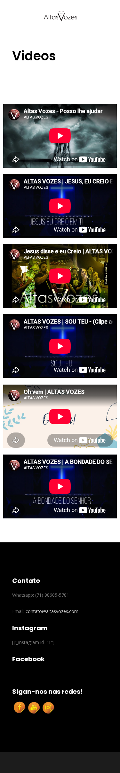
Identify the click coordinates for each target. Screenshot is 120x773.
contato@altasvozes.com (52, 611)
